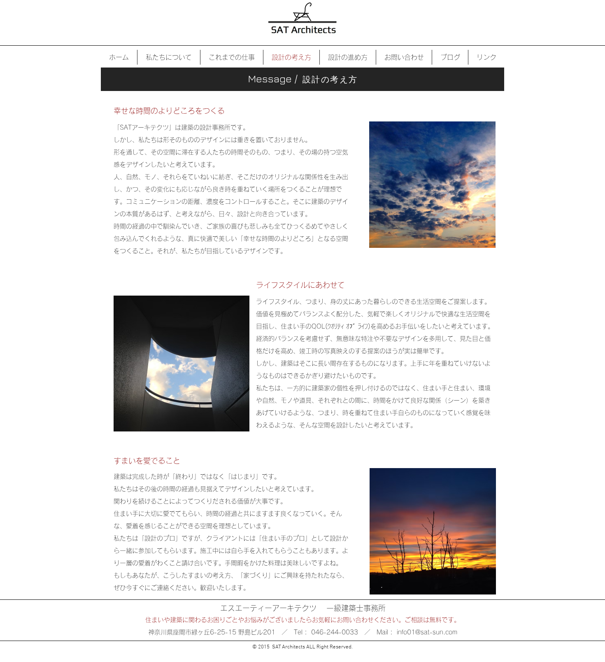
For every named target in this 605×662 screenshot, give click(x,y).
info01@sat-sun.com (427, 632)
